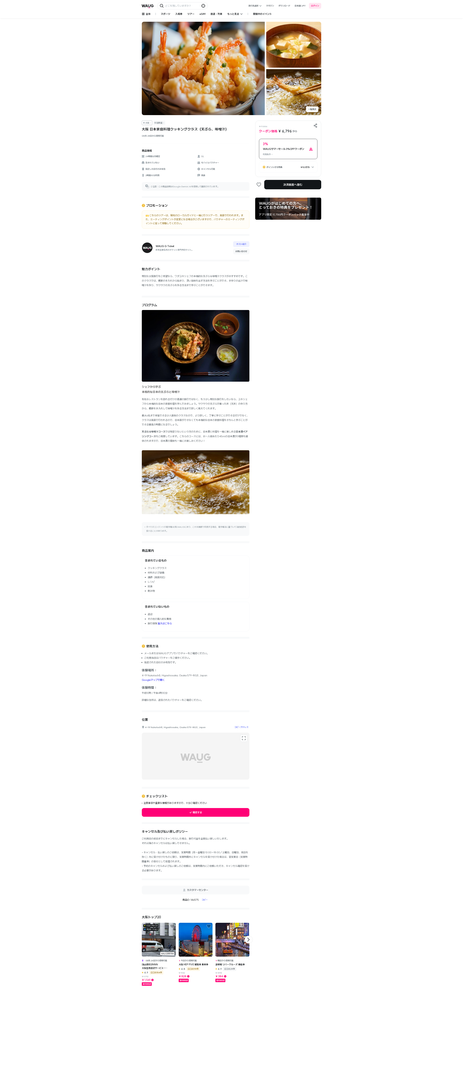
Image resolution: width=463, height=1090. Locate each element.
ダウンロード (284, 5)
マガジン (270, 5)
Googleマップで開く (153, 680)
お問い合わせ (241, 251)
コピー (205, 899)
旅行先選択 (253, 5)
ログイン (315, 5)
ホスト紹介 (241, 244)
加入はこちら (165, 623)
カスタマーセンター (197, 890)
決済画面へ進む (292, 184)
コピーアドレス (241, 727)
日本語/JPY (300, 5)
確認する (197, 812)
